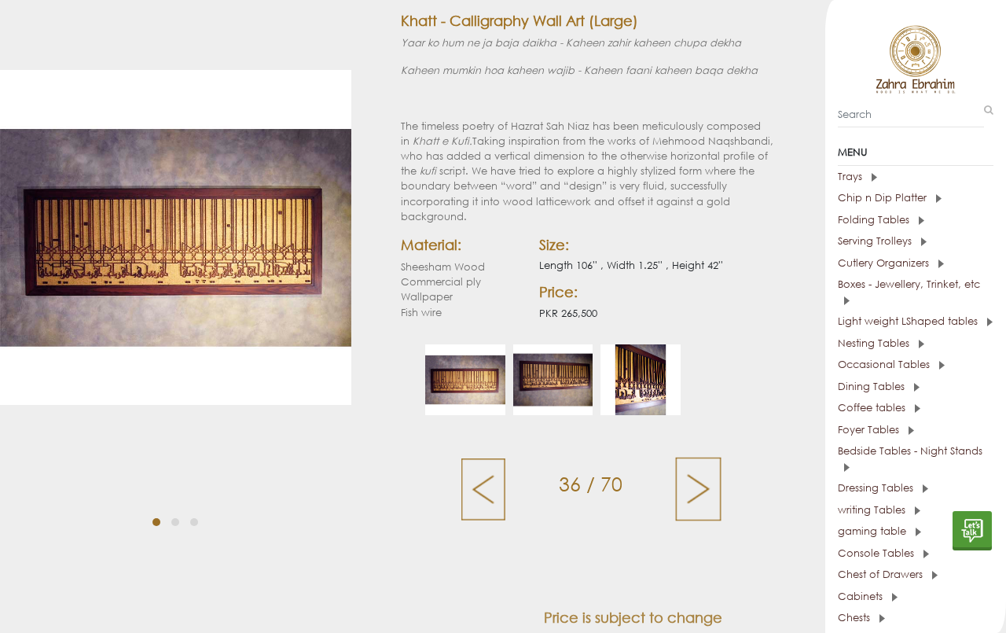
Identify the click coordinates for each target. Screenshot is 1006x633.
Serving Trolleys (876, 241)
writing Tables (873, 510)
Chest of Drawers (882, 574)
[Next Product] (698, 488)
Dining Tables (873, 386)
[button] (156, 522)
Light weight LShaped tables (909, 321)
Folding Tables (875, 219)
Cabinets (862, 596)
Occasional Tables (885, 364)
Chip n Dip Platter (884, 197)
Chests (855, 617)
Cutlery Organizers (885, 263)
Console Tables (877, 553)
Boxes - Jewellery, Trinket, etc (909, 284)
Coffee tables (873, 407)
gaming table (873, 531)
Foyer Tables (870, 429)
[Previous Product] (484, 488)
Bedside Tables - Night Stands (910, 451)
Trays (851, 176)
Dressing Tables (877, 488)
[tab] (915, 177)
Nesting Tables (875, 343)
